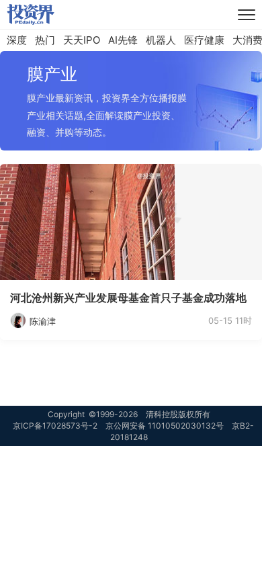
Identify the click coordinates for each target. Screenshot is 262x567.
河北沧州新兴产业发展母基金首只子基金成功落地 (128, 297)
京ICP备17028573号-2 (55, 426)
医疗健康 (204, 40)
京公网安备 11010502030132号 (164, 426)
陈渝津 (43, 321)
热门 (45, 40)
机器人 (161, 40)
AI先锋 (123, 40)
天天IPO (81, 40)
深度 (17, 40)
